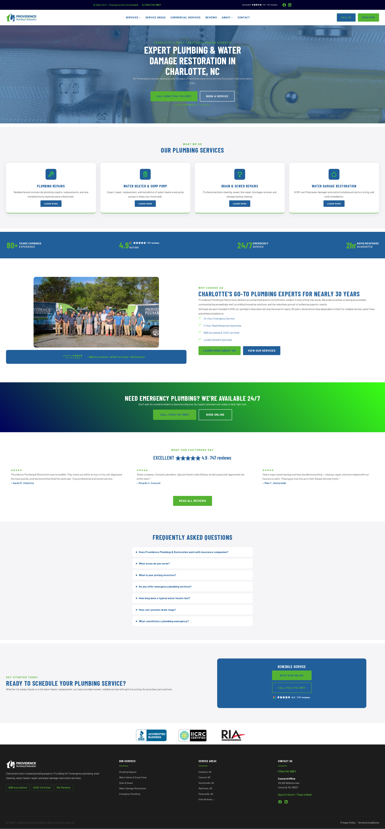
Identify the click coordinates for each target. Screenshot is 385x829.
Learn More (51, 203)
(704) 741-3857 (153, 4)
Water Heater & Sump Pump (132, 777)
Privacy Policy (348, 822)
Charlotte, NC (205, 772)
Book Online (215, 414)
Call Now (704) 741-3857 (174, 96)
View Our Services (262, 350)
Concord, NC (205, 777)
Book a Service (217, 96)
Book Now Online (292, 675)
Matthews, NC (205, 788)
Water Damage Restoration (132, 788)
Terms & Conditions (368, 822)
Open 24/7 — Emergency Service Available (117, 4)
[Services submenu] (140, 17)
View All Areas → (207, 799)
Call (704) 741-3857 (174, 414)
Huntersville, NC (206, 783)
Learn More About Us (219, 350)
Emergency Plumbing (129, 794)
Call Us (346, 17)
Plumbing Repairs (127, 772)
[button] (144, 243)
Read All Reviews (192, 500)
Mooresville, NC (206, 794)
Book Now (368, 17)
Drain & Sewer (126, 783)
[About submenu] (232, 17)
